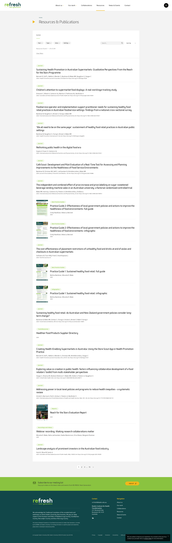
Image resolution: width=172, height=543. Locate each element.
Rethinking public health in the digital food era (58, 147)
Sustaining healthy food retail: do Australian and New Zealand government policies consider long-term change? (84, 314)
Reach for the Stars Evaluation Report (68, 413)
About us (59, 5)
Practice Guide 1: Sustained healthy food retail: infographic (78, 293)
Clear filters (39, 53)
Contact (127, 5)
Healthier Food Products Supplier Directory (57, 333)
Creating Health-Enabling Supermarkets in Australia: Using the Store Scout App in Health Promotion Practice (84, 350)
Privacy (93, 535)
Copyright (100, 535)
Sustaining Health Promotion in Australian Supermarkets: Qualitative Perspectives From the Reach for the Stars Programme (84, 71)
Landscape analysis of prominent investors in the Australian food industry (72, 449)
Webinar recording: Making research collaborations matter (65, 431)
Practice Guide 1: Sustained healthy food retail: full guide (77, 271)
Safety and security (125, 535)
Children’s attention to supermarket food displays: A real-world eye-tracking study (76, 90)
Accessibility (115, 535)
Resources (100, 5)
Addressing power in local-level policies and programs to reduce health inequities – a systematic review (83, 391)
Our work (71, 5)
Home (40, 17)
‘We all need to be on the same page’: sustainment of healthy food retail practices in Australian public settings (85, 129)
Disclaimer (107, 535)
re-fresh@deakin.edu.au (99, 502)
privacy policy (148, 538)
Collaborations (86, 5)
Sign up (131, 483)
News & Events (114, 5)
